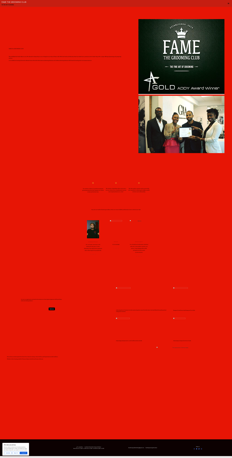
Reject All (16, 452)
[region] (15, 449)
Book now (52, 308)
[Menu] (228, 3)
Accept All (24, 452)
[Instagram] (118, 248)
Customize (8, 452)
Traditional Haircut (123, 337)
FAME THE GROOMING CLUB (14, 2)
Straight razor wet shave (125, 306)
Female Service (178, 306)
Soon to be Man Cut (180, 337)
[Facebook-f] (194, 448)
